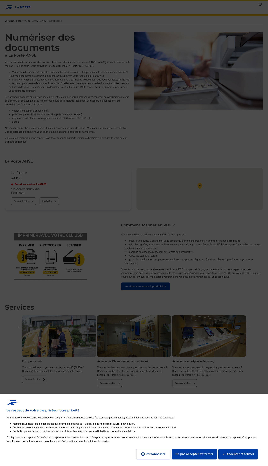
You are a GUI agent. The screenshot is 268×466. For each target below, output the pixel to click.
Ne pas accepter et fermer (194, 454)
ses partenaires (63, 417)
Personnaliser (155, 454)
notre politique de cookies (95, 441)
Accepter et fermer (240, 454)
